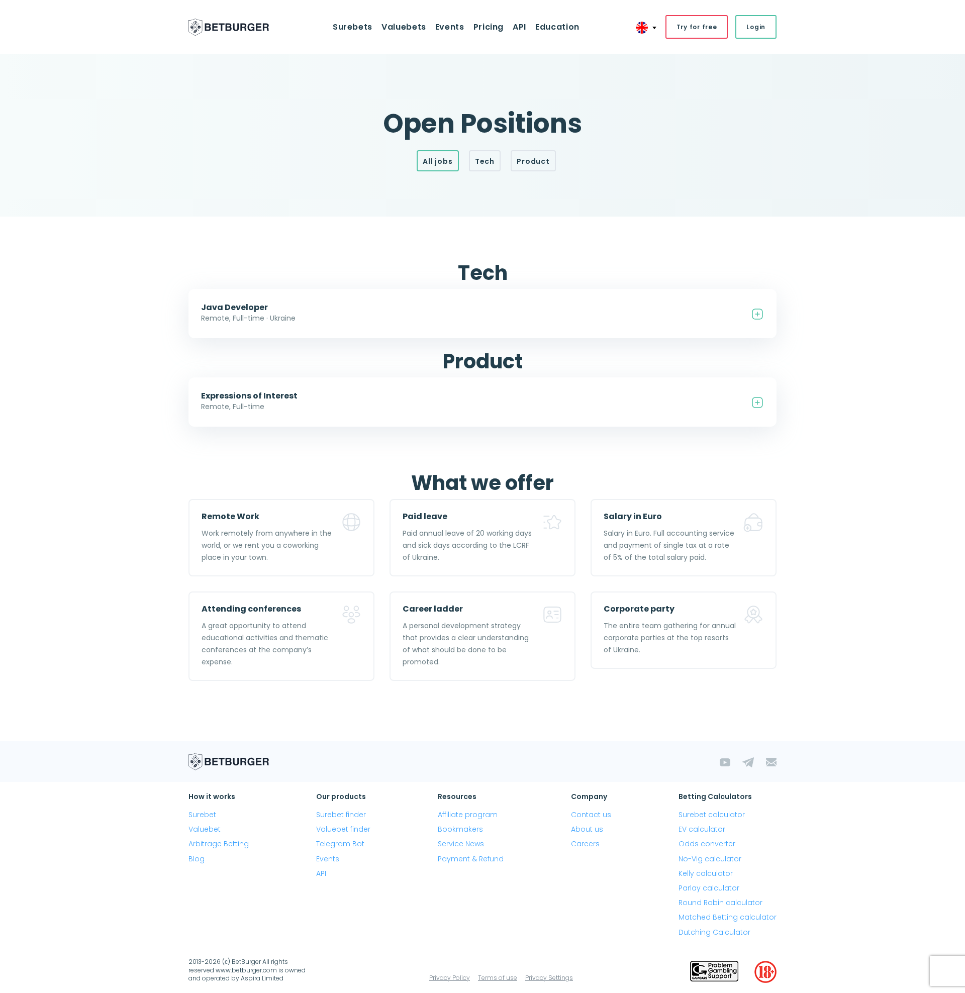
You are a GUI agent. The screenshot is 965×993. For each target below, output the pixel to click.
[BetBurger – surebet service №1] (228, 27)
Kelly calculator (706, 873)
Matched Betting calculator (728, 917)
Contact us (591, 815)
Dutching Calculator (714, 932)
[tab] (482, 313)
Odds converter (707, 844)
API (519, 27)
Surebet (202, 815)
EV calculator (702, 829)
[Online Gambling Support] (714, 972)
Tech (485, 161)
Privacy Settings (549, 977)
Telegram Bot (340, 844)
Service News (461, 844)
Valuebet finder (343, 829)
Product (533, 161)
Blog (196, 859)
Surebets (352, 27)
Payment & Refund (471, 859)
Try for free (697, 27)
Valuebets (403, 27)
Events (327, 859)
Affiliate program (468, 815)
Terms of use (497, 977)
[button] (482, 313)
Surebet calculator (712, 815)
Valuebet (204, 829)
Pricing (488, 27)
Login (755, 27)
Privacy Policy (449, 977)
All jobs (438, 161)
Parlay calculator (709, 888)
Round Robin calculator (720, 903)
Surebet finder (341, 815)
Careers (585, 844)
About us (587, 829)
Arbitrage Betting (218, 844)
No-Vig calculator (710, 859)
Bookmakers (460, 829)
